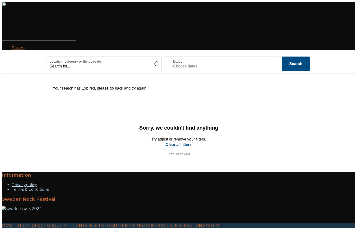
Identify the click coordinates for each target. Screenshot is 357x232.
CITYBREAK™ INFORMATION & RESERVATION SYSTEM (165, 225)
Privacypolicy (24, 184)
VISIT (186, 154)
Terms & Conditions (30, 189)
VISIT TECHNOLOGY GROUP (34, 225)
